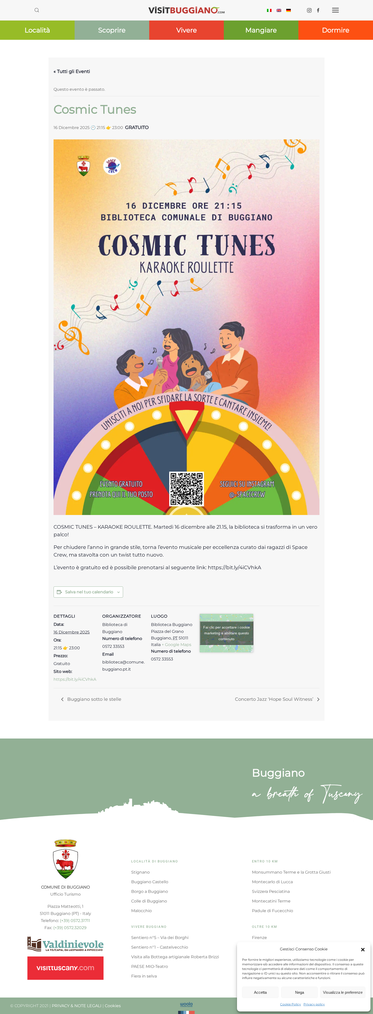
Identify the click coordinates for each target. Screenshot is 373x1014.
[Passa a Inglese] (279, 10)
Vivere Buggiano (149, 926)
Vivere (186, 30)
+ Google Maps (176, 644)
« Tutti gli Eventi (72, 71)
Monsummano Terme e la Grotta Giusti (291, 872)
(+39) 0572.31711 (75, 920)
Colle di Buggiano (149, 901)
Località (37, 30)
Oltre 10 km (264, 926)
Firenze (259, 937)
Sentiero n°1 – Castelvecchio (159, 947)
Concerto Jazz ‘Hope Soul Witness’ (275, 699)
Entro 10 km (265, 861)
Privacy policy (314, 1004)
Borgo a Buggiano (149, 891)
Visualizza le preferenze (343, 992)
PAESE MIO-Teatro (149, 966)
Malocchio (141, 910)
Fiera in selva (144, 976)
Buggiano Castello (149, 881)
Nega (299, 992)
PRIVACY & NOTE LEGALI (76, 1005)
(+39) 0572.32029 (70, 927)
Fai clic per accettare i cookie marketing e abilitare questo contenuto (226, 633)
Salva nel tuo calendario (89, 591)
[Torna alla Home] (186, 10)
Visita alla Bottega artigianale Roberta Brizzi (175, 956)
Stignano (140, 872)
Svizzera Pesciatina (271, 891)
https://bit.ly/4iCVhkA (75, 679)
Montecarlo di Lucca (272, 881)
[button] (362, 949)
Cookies (113, 1005)
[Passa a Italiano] (269, 10)
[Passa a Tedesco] (288, 10)
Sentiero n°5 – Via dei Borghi (160, 937)
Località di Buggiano (154, 861)
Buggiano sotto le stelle (93, 699)
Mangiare (261, 30)
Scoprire (112, 30)
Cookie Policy (290, 1004)
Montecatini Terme (271, 901)
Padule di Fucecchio (272, 910)
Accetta (260, 992)
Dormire (335, 30)
